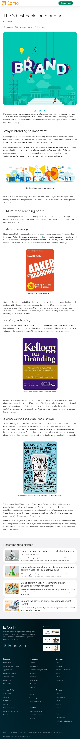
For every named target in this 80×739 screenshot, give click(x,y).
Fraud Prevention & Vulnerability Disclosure (40, 732)
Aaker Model (38, 237)
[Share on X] (35, 110)
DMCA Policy (22, 732)
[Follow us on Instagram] (5, 645)
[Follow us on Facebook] (25, 645)
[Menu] (76, 3)
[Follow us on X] (20, 645)
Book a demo (66, 3)
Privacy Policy (13, 732)
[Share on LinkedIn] (40, 110)
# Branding (7, 21)
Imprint (5, 732)
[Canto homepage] (10, 3)
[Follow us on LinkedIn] (15, 645)
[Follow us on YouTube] (10, 645)
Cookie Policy (58, 732)
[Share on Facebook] (45, 110)
